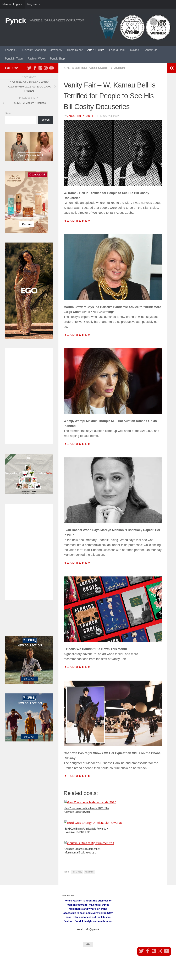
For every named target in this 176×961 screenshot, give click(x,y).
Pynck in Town (14, 58)
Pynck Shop (57, 58)
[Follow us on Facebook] (35, 68)
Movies (134, 50)
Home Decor (74, 50)
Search (9, 113)
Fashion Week (36, 58)
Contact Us (150, 50)
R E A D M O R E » (77, 220)
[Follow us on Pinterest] (40, 68)
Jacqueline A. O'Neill (81, 116)
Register (32, 4)
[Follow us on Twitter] (29, 68)
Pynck (15, 20)
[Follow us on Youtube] (51, 68)
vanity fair (89, 872)
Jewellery (56, 50)
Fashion (10, 50)
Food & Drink (117, 50)
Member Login (11, 4)
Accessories (100, 68)
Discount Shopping (34, 50)
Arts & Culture (95, 50)
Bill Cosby (77, 872)
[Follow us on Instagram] (46, 68)
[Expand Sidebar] (171, 68)
